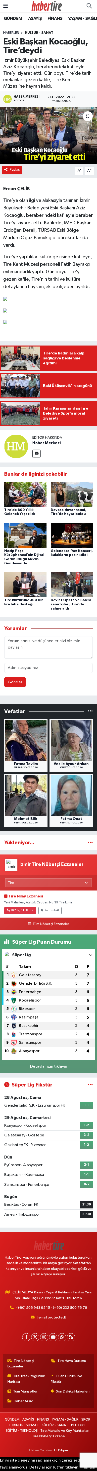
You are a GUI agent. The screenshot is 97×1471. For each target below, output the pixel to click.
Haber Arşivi (23, 1401)
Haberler (11, 33)
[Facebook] (26, 1337)
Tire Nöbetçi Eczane (48, 1436)
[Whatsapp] (62, 1337)
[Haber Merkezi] (16, 446)
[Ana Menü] (5, 6)
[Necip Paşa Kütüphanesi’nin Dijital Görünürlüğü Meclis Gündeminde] (25, 535)
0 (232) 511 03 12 (22, 910)
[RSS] (71, 1337)
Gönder (15, 682)
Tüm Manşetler (25, 1391)
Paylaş (15, 169)
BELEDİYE (78, 1425)
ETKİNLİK (16, 1425)
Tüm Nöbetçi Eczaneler (51, 924)
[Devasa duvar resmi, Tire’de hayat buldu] (72, 494)
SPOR (85, 1419)
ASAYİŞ (35, 18)
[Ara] (89, 6)
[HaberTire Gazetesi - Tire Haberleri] (46, 6)
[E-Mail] (36, 454)
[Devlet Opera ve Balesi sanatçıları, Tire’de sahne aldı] (72, 584)
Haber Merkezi (46, 443)
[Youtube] (53, 1337)
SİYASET (32, 1425)
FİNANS (55, 18)
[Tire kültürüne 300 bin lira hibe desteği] (25, 584)
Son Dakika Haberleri (73, 1391)
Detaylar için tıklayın (48, 1066)
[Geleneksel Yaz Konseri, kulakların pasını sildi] (72, 535)
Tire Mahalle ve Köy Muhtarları (64, 1430)
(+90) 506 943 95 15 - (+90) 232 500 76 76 (51, 1308)
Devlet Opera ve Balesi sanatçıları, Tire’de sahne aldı (71, 604)
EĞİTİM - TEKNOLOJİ (22, 1430)
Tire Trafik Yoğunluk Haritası (26, 1378)
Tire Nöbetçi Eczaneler (20, 1363)
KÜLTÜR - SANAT (39, 33)
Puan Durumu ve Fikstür (67, 1378)
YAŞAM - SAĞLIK (65, 1419)
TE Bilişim (60, 1450)
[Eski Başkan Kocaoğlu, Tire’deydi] (48, 135)
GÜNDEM (13, 18)
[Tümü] (90, 711)
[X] (35, 1337)
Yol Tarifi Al (52, 910)
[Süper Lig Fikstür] (90, 1085)
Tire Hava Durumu (71, 1361)
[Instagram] (44, 1337)
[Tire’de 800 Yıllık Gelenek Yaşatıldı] (25, 494)
